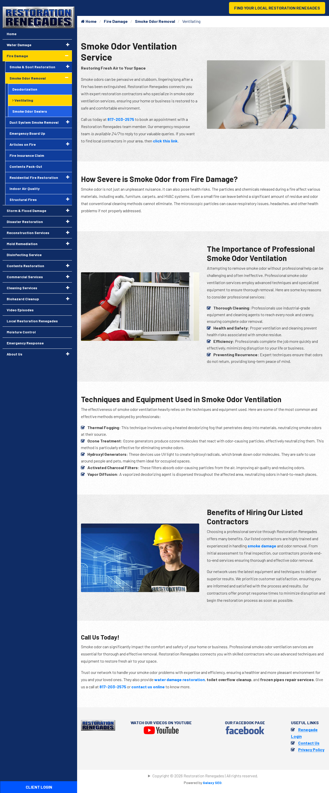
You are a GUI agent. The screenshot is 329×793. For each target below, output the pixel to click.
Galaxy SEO (212, 782)
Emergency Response (25, 343)
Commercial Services (25, 277)
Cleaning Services (22, 288)
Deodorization (24, 89)
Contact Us (308, 742)
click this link (165, 140)
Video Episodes (20, 310)
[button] (67, 44)
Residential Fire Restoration (34, 177)
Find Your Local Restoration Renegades (277, 7)
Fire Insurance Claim (27, 155)
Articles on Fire (23, 144)
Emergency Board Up (27, 133)
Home (91, 21)
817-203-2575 (120, 119)
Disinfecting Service (24, 255)
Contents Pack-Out (26, 166)
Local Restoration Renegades (32, 321)
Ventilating (23, 100)
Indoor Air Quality (25, 188)
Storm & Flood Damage (26, 210)
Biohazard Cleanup (23, 299)
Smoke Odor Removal (155, 21)
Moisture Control (21, 332)
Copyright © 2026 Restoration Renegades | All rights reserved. (205, 775)
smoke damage (262, 545)
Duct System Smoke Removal (34, 122)
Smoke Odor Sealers (29, 111)
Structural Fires (23, 199)
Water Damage (19, 45)
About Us (14, 354)
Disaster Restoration (25, 221)
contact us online (148, 686)
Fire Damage (116, 21)
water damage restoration (179, 679)
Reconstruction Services (28, 232)
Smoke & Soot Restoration (32, 67)
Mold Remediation (22, 243)
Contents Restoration (25, 266)
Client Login (39, 787)
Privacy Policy (311, 749)
